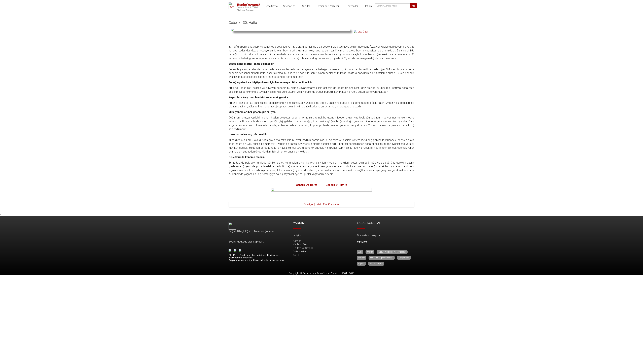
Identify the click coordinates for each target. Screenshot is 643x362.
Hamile (361, 258)
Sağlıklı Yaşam (376, 263)
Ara (413, 6)
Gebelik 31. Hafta (336, 185)
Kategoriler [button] (289, 6)
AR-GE (296, 255)
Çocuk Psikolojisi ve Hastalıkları (392, 252)
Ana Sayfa (272, 6)
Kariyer (297, 240)
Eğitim (361, 263)
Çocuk (370, 252)
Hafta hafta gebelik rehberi (381, 258)
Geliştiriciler (299, 251)
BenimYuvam (324, 273)
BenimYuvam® (248, 5)
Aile (360, 252)
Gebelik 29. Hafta (306, 185)
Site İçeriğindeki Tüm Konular (320, 204)
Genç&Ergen (404, 258)
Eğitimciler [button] (352, 6)
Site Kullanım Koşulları (369, 235)
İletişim (369, 6)
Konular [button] (306, 6)
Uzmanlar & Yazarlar (328, 6)
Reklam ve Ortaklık (303, 248)
